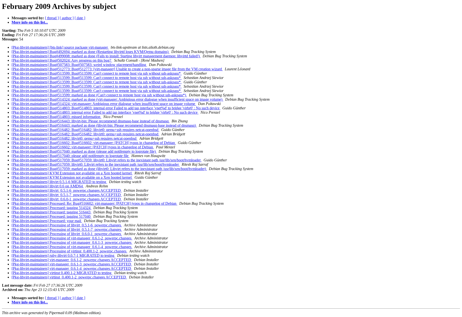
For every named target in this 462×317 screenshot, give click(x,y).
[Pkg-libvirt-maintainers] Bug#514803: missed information (56, 117)
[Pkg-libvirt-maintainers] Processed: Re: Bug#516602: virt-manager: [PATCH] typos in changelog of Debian (94, 203)
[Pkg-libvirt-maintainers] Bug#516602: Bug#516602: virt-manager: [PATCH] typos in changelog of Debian (94, 143)
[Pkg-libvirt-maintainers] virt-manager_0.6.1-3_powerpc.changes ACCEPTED (72, 264)
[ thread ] (52, 18)
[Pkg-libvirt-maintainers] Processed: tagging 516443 (51, 212)
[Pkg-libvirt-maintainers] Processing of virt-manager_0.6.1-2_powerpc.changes (72, 238)
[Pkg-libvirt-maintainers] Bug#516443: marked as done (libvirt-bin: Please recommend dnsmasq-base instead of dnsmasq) (104, 125)
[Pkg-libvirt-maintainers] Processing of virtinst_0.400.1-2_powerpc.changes (69, 251)
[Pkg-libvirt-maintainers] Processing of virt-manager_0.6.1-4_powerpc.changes (72, 247)
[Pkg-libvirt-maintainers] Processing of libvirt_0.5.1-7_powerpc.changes (67, 229)
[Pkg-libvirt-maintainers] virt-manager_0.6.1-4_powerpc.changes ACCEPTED (72, 268)
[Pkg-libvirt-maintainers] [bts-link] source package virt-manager (60, 47)
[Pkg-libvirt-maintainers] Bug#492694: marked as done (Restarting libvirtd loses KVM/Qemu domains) (90, 52)
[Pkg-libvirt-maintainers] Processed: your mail (47, 221)
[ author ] (67, 18)
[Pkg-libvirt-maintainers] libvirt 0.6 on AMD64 (48, 186)
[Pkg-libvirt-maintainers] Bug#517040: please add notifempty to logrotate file (70, 156)
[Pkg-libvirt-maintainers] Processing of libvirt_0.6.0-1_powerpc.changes (67, 234)
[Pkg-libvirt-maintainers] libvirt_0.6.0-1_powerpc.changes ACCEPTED (67, 199)
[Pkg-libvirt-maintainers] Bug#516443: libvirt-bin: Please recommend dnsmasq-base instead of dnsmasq (91, 121)
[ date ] (80, 18)
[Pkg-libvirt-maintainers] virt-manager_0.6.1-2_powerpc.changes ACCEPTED (72, 260)
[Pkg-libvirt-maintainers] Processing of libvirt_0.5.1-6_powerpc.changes (67, 225)
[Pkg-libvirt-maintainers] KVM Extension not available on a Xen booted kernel (72, 173)
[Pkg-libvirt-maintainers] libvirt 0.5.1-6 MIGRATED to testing (59, 182)
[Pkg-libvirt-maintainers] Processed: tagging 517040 (51, 216)
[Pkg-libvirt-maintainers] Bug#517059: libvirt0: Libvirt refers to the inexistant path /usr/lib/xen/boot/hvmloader (96, 164)
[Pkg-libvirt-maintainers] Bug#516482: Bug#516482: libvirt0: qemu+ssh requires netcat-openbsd (85, 130)
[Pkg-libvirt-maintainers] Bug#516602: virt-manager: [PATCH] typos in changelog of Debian (83, 147)
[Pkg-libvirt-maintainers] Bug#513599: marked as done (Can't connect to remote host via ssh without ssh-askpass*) (99, 95)
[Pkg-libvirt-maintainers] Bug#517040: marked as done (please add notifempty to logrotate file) (84, 151)
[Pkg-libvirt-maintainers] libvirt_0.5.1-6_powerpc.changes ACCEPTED (67, 190)
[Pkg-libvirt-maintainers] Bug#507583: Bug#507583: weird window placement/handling (79, 65)
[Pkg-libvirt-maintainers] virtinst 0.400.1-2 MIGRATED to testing (62, 273)
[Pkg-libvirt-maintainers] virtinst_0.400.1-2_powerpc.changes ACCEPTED (69, 277)
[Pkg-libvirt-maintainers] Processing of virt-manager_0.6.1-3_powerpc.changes (72, 242)
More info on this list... (30, 22)
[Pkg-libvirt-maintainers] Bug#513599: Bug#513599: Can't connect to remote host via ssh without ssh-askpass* (97, 73)
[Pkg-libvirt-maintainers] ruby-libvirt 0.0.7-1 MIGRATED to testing (63, 255)
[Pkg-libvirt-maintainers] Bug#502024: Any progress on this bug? (62, 60)
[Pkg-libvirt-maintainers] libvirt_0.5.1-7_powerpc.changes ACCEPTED (67, 195)
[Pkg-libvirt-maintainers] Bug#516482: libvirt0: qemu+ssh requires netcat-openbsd (74, 138)
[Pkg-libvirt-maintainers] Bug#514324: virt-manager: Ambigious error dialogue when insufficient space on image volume (104, 104)
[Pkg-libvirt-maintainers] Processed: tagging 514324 (51, 208)
